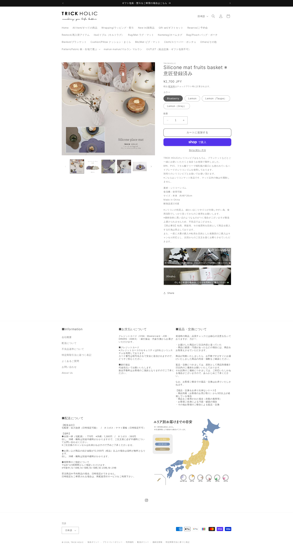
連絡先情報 (157, 542)
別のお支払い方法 (197, 150)
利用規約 (130, 542)
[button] (81, 49)
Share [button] (170, 292)
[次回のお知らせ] (230, 3)
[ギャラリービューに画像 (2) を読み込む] (93, 166)
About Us (67, 372)
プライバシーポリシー (113, 542)
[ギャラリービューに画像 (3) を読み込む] (108, 166)
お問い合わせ (69, 366)
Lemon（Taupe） (216, 98)
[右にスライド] (151, 166)
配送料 (171, 86)
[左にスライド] (65, 166)
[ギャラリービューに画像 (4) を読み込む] (124, 166)
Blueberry (173, 98)
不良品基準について (73, 348)
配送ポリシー (143, 542)
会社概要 (67, 337)
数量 (165, 113)
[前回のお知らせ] (63, 3)
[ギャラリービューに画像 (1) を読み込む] (77, 166)
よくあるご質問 (70, 361)
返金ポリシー (93, 542)
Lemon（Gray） (176, 106)
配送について (69, 343)
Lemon (192, 98)
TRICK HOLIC (77, 542)
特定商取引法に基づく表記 (76, 354)
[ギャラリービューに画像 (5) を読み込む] (140, 166)
